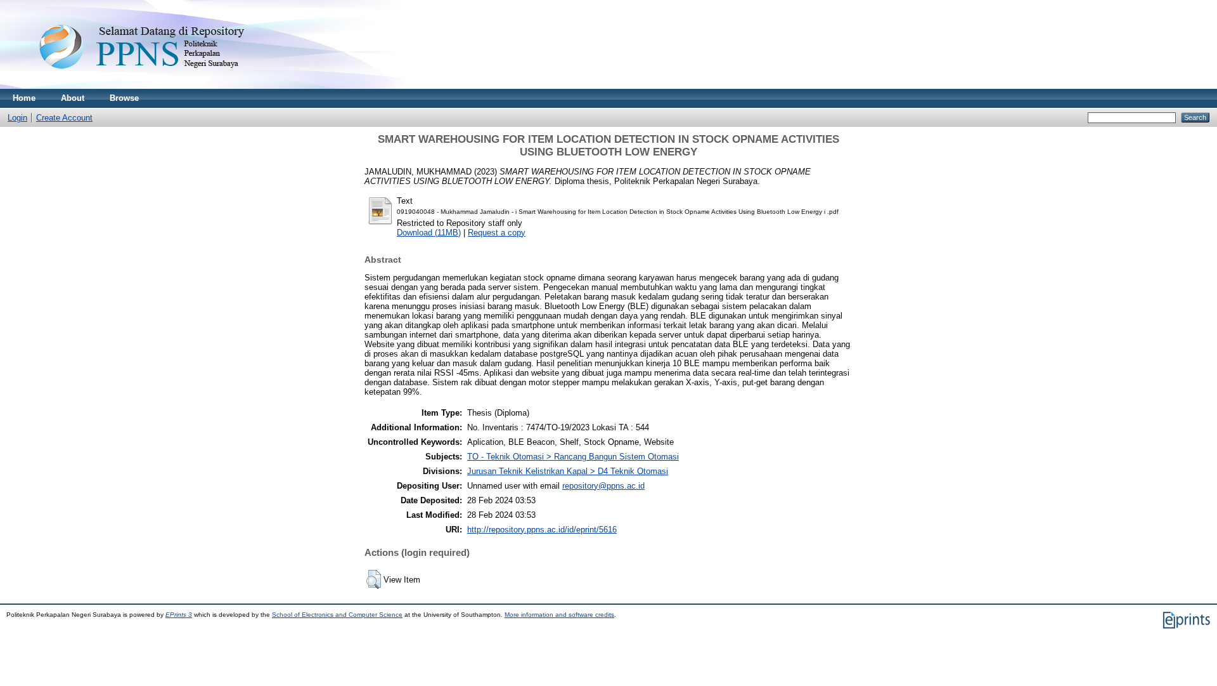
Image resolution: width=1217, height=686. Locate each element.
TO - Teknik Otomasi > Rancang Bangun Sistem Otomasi (573, 456)
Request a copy (496, 232)
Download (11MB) (429, 232)
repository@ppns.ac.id (603, 486)
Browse (124, 98)
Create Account (64, 117)
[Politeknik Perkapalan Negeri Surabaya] (167, 86)
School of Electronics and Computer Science (337, 614)
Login (17, 117)
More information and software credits (559, 614)
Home (24, 98)
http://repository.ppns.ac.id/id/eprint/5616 (542, 529)
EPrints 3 (178, 614)
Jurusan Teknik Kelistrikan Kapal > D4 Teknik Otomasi (567, 471)
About (72, 98)
